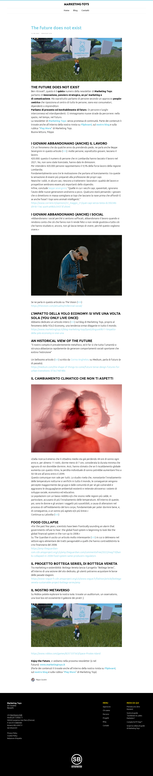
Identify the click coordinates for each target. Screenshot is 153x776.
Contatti (85, 10)
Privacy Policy (12, 733)
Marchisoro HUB (16, 715)
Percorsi (106, 714)
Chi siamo (106, 710)
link (64, 151)
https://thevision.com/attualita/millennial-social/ (56, 305)
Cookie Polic (11, 736)
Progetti (106, 718)
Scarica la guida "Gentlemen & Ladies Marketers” (134, 715)
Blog (75, 10)
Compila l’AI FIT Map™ (134, 722)
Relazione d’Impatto (14, 738)
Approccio (107, 707)
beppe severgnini (57, 188)
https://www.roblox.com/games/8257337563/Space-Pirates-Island (66, 653)
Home (66, 10)
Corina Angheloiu (80, 359)
